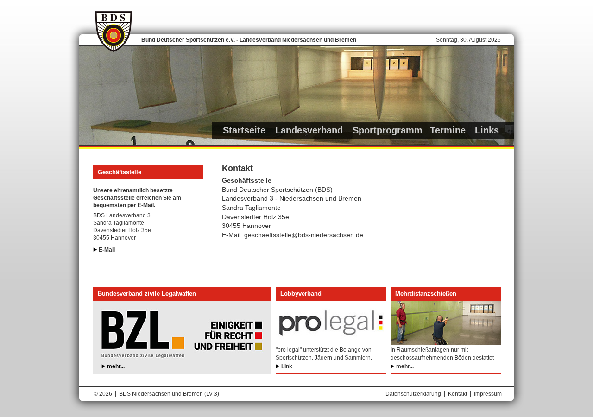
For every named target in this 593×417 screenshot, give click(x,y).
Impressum (488, 394)
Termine (448, 130)
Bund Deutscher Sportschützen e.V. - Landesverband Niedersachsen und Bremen (248, 40)
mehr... (116, 366)
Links (487, 130)
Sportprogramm (388, 130)
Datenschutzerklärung (413, 394)
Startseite (244, 130)
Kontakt (457, 394)
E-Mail (107, 249)
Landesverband (309, 130)
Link (286, 366)
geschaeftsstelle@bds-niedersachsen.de (303, 235)
